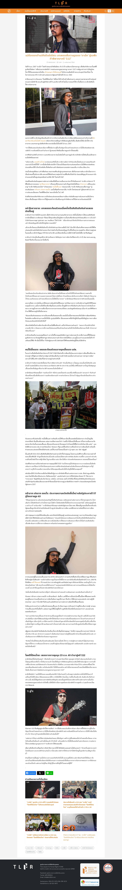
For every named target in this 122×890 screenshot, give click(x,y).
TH (109, 11)
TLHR (60, 62)
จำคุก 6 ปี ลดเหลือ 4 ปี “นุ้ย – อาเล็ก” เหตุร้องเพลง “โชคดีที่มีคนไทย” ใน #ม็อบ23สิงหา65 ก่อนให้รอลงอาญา (79, 837)
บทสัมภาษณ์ (68, 62)
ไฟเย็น (40, 852)
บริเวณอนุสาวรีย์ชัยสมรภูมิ (53, 72)
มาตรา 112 (29, 848)
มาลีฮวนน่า (39, 848)
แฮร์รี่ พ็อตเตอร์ (36, 582)
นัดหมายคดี (44, 11)
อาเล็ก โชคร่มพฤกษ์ (87, 848)
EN (113, 11)
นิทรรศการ (77, 11)
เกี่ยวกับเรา (87, 11)
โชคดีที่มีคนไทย (30, 852)
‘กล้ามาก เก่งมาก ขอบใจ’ (42, 189)
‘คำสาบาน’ (83, 184)
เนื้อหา (18, 11)
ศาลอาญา (49, 848)
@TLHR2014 (49, 875)
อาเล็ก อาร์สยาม (73, 848)
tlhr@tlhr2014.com (50, 877)
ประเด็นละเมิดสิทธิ (30, 11)
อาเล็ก (64, 848)
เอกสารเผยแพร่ (56, 11)
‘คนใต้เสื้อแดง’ (57, 187)
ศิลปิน (57, 848)
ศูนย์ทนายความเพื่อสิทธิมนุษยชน (61, 6)
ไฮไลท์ (73, 62)
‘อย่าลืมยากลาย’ (44, 184)
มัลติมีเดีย (66, 11)
